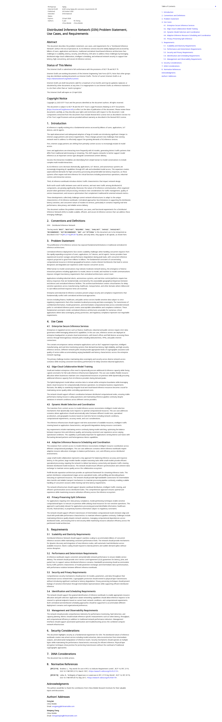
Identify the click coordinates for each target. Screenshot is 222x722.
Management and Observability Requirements (184, 59)
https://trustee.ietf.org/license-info (60, 109)
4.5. (49, 497)
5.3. (49, 572)
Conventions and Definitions (174, 15)
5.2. (49, 553)
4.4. (49, 442)
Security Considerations (173, 63)
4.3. (49, 404)
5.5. (49, 610)
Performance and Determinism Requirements (184, 49)
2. (48, 220)
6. (48, 630)
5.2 (165, 49)
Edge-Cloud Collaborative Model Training (182, 29)
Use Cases (168, 22)
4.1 (165, 25)
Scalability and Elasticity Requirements (181, 46)
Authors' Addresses (169, 76)
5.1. (49, 534)
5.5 (165, 59)
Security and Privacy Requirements (180, 52)
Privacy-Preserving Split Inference (179, 39)
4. (48, 321)
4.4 (165, 35)
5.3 (165, 52)
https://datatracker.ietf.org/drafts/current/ (63, 79)
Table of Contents (168, 6)
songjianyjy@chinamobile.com (63, 706)
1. (48, 123)
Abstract (52, 42)
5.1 (165, 46)
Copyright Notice (57, 98)
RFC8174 (74, 234)
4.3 (165, 32)
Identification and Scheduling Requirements (183, 56)
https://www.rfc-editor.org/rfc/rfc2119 (103, 671)
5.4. (49, 591)
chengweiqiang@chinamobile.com (64, 716)
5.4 (165, 56)
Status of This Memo (59, 65)
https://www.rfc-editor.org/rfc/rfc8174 (102, 678)
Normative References (172, 69)
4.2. (49, 366)
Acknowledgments (169, 73)
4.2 (165, 29)
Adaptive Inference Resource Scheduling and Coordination (189, 35)
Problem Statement (171, 19)
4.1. (49, 326)
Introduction (168, 12)
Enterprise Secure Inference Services (180, 25)
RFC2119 (66, 234)
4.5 (165, 39)
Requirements (169, 42)
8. (48, 664)
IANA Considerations (172, 66)
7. (48, 653)
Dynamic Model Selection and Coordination (183, 32)
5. (48, 529)
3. (48, 240)
